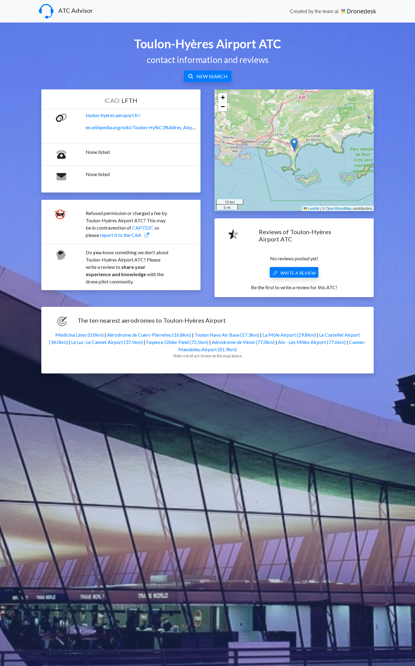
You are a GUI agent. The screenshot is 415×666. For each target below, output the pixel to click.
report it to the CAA (120, 235)
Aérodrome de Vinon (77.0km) (243, 342)
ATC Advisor (75, 10)
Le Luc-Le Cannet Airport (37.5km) (107, 342)
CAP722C (142, 228)
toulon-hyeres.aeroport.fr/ (113, 115)
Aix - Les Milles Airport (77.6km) (312, 342)
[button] (294, 144)
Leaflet (313, 208)
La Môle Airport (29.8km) (289, 335)
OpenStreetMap (339, 208)
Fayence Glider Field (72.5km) (177, 342)
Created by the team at (315, 11)
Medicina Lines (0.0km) (79, 335)
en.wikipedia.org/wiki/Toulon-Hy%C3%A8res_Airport (142, 127)
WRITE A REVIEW (298, 273)
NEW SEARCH (212, 76)
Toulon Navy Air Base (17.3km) (226, 335)
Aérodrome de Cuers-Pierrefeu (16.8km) (149, 335)
